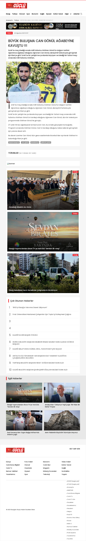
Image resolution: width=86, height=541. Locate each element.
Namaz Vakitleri (12, 471)
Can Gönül (47, 108)
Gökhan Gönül (50, 105)
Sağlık (64, 468)
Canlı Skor (46, 465)
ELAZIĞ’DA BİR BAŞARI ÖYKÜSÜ (23, 335)
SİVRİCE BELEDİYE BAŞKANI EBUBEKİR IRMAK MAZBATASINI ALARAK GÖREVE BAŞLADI (41, 342)
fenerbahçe (35, 142)
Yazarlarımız (10, 474)
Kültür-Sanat (66, 465)
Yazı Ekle (70, 539)
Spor (26, 474)
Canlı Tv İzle (71, 499)
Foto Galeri (29, 462)
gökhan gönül (45, 142)
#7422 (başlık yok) (73, 484)
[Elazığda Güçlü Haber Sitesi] (16, 8)
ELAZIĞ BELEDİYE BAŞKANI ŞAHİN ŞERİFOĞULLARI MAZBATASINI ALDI (38, 369)
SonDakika (65, 471)
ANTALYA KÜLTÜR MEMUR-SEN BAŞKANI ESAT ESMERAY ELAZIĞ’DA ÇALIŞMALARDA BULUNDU (38, 356)
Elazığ (75, 172)
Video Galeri (66, 462)
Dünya (8, 462)
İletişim (69, 511)
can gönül (25, 142)
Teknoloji (46, 474)
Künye (69, 520)
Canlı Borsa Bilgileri (13, 465)
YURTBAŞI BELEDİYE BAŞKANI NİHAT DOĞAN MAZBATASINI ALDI (36, 363)
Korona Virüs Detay (73, 517)
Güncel (27, 465)
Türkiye (9, 33)
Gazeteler (28, 468)
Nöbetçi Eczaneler (50, 471)
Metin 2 (69, 523)
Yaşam (64, 474)
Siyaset (27, 471)
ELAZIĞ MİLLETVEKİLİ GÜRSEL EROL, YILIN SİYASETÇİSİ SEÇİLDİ (35, 349)
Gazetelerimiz (71, 505)
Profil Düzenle (71, 533)
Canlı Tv (9, 468)
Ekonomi (46, 462)
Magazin (46, 468)
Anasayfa (70, 487)
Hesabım (70, 508)
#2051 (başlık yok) (73, 481)
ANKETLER (70, 490)
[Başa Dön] (82, 537)
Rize (22, 111)
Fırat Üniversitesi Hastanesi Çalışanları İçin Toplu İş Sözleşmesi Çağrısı (40, 314)
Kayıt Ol (69, 514)
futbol (56, 114)
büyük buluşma (14, 142)
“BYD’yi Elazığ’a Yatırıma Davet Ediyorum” (28, 307)
